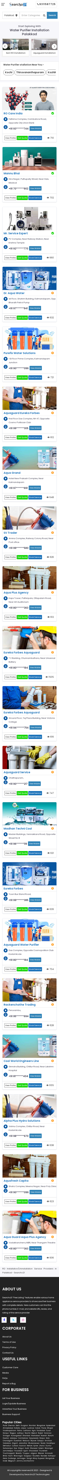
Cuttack (15, 1446)
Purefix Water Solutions (20, 353)
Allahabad (35, 1435)
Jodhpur (20, 1433)
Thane (43, 1428)
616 (52, 736)
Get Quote (22, 138)
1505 (51, 677)
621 (52, 853)
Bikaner (41, 1453)
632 (51, 317)
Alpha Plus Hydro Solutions (22, 1121)
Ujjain (25, 1451)
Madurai (26, 1440)
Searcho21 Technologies (37, 1474)
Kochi (10, 1456)
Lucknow (30, 1428)
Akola (5, 1458)
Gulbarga (12, 1458)
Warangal (49, 1448)
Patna (19, 1430)
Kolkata (17, 1428)
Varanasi (47, 1433)
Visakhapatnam (9, 1430)
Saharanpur (8, 1448)
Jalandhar (23, 1443)
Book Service (35, 138)
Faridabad (41, 1430)
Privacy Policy (9, 1347)
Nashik (27, 1433)
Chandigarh (8, 1440)
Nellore (29, 1446)
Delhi (18, 1425)
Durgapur (28, 1456)
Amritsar (48, 1440)
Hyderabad (50, 1425)
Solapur (40, 1440)
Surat (48, 1430)
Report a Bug (9, 1383)
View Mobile (36, 128)
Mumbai (32, 1425)
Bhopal (50, 1428)
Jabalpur (13, 1438)
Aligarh (15, 1443)
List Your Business (11, 1398)
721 (52, 377)
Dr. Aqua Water (14, 293)
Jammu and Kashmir (25, 1461)
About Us (6, 1336)
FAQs (5, 1378)
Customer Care (10, 1367)
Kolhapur (52, 1456)
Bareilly (19, 1453)
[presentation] (5, 46)
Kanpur (6, 1433)
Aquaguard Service (17, 772)
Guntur (48, 1446)
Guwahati (18, 1440)
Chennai (11, 1425)
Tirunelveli (43, 1451)
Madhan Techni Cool (18, 828)
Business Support (11, 1414)
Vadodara (7, 1443)
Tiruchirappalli (9, 1453)
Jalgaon (34, 1453)
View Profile (10, 138)
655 (51, 1085)
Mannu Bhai (12, 173)
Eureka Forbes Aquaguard (22, 652)
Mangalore (49, 1458)
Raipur (42, 1438)
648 (51, 497)
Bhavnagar (18, 1456)
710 (52, 137)
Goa (15, 1448)
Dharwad (33, 1448)
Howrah (44, 1435)
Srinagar (6, 1435)
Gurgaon (24, 1425)
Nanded (44, 1456)
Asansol (22, 1446)
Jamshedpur (8, 1451)
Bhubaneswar (34, 1443)
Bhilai (5, 1456)
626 (51, 557)
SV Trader (10, 533)
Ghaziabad (33, 1451)
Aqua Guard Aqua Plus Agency (25, 1237)
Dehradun (7, 1446)
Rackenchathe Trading (20, 1005)
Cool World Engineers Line (21, 1061)
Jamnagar (21, 1458)
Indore (37, 1428)
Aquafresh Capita (16, 1181)
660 (51, 257)
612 (52, 437)
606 (51, 1257)
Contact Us (8, 1352)
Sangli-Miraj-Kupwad (36, 1458)
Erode (5, 1461)
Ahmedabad (8, 1428)
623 (51, 1201)
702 (51, 197)
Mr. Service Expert (16, 233)
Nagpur (13, 1433)
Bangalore (41, 1425)
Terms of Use (9, 1342)
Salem (41, 1448)
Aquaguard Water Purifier (21, 945)
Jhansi (42, 1446)
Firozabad (18, 1451)
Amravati (49, 1453)
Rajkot (40, 1433)
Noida (43, 1443)
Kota (48, 1438)
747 (51, 793)
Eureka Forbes (13, 888)
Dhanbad (26, 1435)
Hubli (27, 1448)
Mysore (33, 1440)
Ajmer (35, 1446)
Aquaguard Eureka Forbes (22, 413)
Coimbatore (23, 1438)
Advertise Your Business (14, 1408)
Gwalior (6, 1438)
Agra (34, 1430)
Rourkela (36, 1456)
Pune (5, 1425)
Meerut (34, 1433)
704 (51, 969)
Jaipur (23, 1428)
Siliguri (21, 1448)
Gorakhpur (50, 1443)
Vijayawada (34, 1438)
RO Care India (13, 113)
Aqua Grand (12, 473)
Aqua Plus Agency (16, 592)
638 (51, 1145)
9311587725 (47, 4)
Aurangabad (16, 1435)
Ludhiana (27, 1430)
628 (51, 1025)
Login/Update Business (14, 1403)
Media (5, 1372)
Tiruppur (26, 1453)
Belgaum (12, 1461)
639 (51, 909)
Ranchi (51, 1435)
